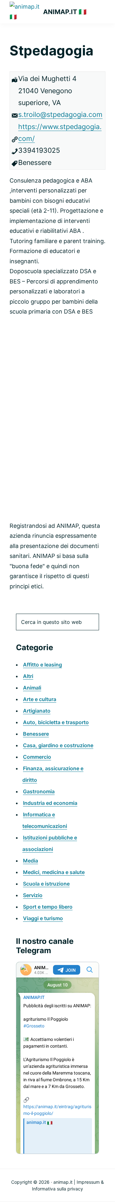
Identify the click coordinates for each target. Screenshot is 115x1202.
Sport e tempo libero (48, 907)
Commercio (37, 757)
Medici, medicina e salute (54, 872)
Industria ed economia (50, 803)
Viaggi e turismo (43, 918)
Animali (32, 687)
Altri (28, 676)
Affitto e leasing (42, 664)
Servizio (32, 895)
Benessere (36, 734)
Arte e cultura (39, 699)
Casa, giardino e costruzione (58, 745)
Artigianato (36, 710)
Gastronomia (39, 791)
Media (30, 860)
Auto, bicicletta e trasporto (56, 722)
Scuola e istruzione (46, 883)
